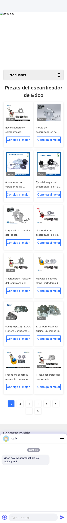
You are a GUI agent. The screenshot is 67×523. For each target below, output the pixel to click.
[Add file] (4, 517)
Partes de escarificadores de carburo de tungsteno (48, 132)
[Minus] (62, 438)
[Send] (62, 517)
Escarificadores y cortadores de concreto (15, 132)
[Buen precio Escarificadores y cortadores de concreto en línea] (18, 112)
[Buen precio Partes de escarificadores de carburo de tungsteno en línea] (49, 112)
